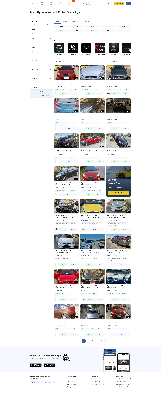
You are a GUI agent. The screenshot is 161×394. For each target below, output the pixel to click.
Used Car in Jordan (121, 381)
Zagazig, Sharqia (86, 190)
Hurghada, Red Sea (61, 157)
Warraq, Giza (85, 122)
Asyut (84, 89)
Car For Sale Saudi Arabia (98, 384)
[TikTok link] (46, 382)
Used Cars (42, 3)
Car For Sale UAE (95, 381)
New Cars (50, 3)
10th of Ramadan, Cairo (62, 122)
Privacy (69, 387)
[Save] (76, 67)
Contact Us (70, 381)
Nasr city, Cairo (112, 89)
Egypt (34, 382)
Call (73, 93)
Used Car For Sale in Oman (123, 387)
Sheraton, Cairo (86, 157)
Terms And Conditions (73, 384)
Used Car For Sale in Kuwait (123, 379)
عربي (110, 3)
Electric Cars (70, 3)
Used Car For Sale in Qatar (123, 384)
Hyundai (68, 89)
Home (68, 379)
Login (128, 3)
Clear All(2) (53, 16)
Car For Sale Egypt (96, 379)
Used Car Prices (41, 92)
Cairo (58, 258)
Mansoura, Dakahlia (113, 328)
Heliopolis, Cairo (60, 190)
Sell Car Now (119, 193)
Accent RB (74, 89)
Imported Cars (59, 3)
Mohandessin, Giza (61, 89)
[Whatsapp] (63, 93)
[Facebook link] (42, 382)
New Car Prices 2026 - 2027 (41, 96)
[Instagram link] (54, 382)
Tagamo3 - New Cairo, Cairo (115, 258)
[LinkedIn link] (50, 382)
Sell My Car (120, 3)
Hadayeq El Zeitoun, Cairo (88, 328)
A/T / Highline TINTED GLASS (62, 296)
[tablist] (92, 21)
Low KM (114, 225)
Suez (58, 293)
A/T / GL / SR (65, 125)
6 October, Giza (112, 122)
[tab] (57, 21)
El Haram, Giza (112, 293)
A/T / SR (109, 225)
